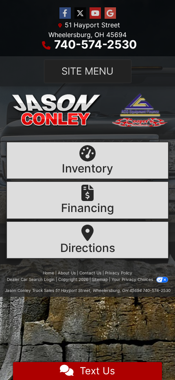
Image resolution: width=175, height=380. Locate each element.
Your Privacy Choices (133, 279)
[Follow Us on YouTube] (95, 13)
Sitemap (100, 279)
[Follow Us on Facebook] (65, 13)
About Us (67, 272)
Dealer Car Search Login (31, 279)
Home (48, 272)
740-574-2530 (95, 44)
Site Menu (87, 71)
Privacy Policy (118, 272)
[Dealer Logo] (87, 110)
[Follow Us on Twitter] (80, 13)
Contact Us (90, 272)
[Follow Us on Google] (110, 13)
